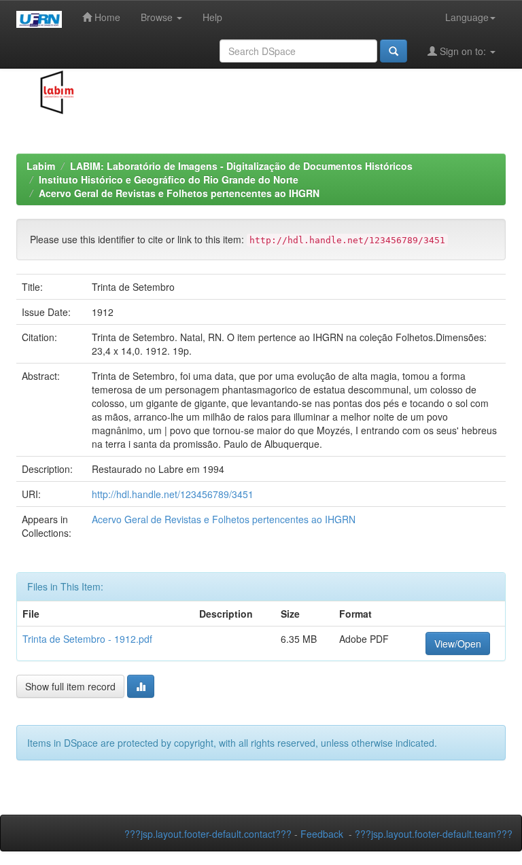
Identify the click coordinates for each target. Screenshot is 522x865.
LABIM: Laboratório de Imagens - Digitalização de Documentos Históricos (241, 166)
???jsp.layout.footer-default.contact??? (208, 834)
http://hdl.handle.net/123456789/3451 (173, 494)
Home (106, 17)
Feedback (321, 834)
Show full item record (70, 686)
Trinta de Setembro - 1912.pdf (87, 639)
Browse (158, 17)
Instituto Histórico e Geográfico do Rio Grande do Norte (168, 179)
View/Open (457, 643)
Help (212, 17)
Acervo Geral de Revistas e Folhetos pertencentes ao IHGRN (179, 193)
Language (467, 17)
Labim (41, 166)
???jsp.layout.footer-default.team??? (433, 834)
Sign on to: (463, 51)
